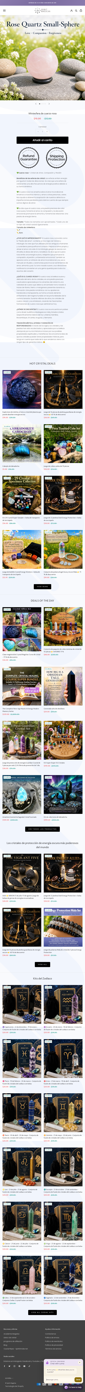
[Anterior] (35, 104)
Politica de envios (52, 1337)
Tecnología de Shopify (14, 1386)
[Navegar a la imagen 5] (45, 103)
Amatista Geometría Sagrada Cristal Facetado (19, 817)
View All (42, 965)
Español (8, 1378)
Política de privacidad (54, 1345)
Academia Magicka (11, 1334)
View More (42, 587)
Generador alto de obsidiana (54, 709)
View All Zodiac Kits (42, 1312)
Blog (5, 1345)
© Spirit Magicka (10, 1383)
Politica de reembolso (54, 1341)
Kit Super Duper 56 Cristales (54, 763)
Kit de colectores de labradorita (55, 817)
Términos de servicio (53, 1349)
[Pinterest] (19, 1366)
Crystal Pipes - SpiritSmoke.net (16, 1349)
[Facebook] (4, 1366)
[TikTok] (29, 1366)
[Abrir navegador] (4, 10)
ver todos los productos (42, 829)
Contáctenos (50, 1334)
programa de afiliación (13, 1341)
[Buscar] (76, 10)
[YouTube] (24, 1366)
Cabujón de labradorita (10, 466)
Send (78, 1379)
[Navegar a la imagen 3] (42, 103)
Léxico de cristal (10, 1337)
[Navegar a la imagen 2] (41, 103)
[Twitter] (9, 1366)
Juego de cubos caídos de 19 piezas (56, 466)
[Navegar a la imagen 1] (39, 103)
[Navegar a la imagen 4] (43, 103)
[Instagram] (14, 1366)
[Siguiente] (49, 104)
